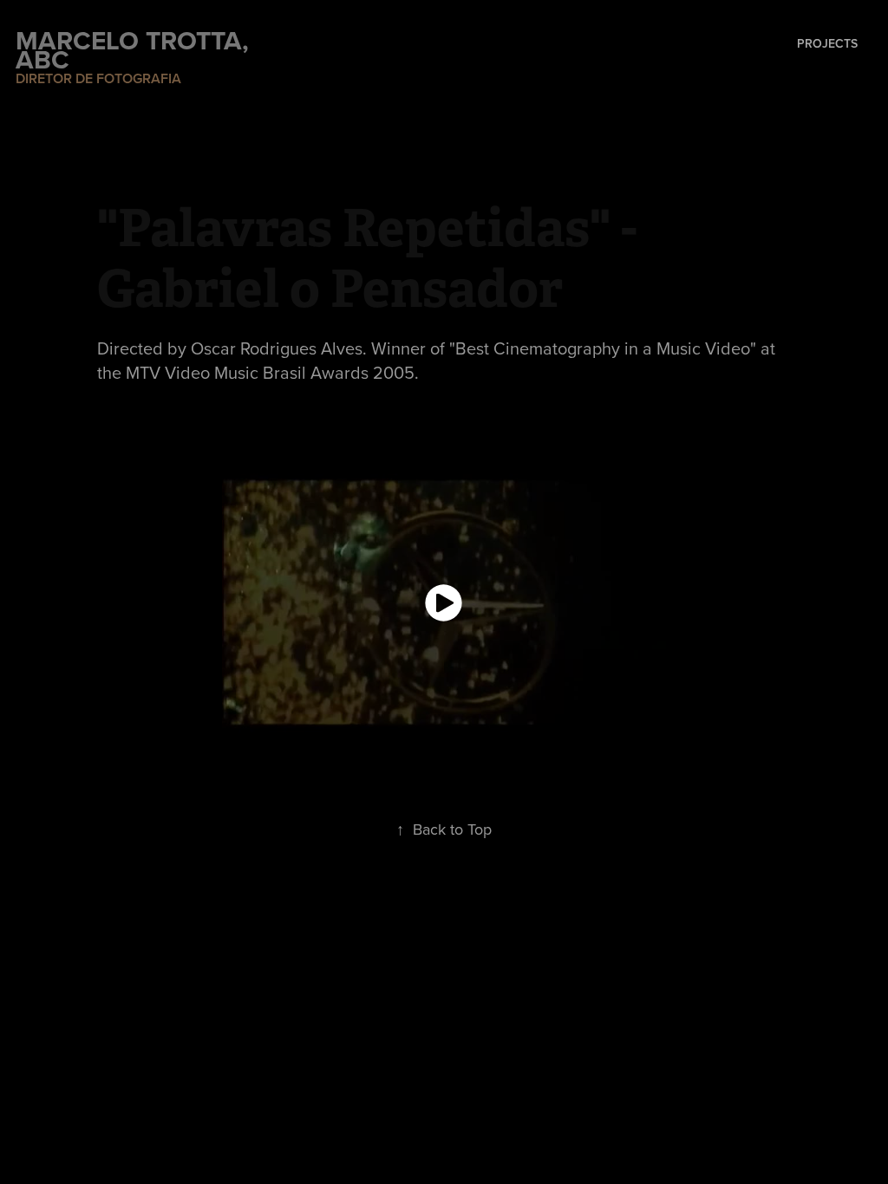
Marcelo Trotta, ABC (136, 50)
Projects (827, 43)
